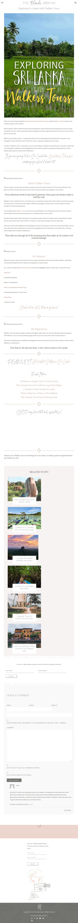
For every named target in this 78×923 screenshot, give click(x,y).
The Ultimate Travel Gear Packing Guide (39, 397)
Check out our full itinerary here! (39, 308)
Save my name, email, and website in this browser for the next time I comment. (37, 723)
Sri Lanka (45, 121)
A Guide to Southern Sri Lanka (51, 363)
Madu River (8, 297)
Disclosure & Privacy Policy (39, 915)
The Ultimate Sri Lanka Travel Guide (24, 501)
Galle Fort (7, 272)
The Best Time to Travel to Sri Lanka (24, 618)
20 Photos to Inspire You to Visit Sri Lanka (39, 381)
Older (66, 810)
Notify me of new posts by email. (19, 775)
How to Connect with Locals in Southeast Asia (24, 649)
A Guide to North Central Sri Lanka (39, 389)
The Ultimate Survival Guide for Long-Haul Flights (39, 385)
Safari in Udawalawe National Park (15, 287)
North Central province (32, 121)
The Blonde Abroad (39, 2)
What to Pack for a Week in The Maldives (39, 393)
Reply (31, 804)
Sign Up (11, 676)
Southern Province (26, 267)
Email (32, 705)
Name (9, 705)
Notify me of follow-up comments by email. (23, 768)
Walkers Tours (58, 121)
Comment (10, 727)
